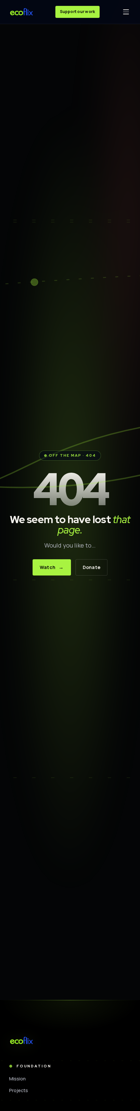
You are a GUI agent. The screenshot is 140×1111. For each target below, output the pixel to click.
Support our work (77, 11)
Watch (52, 567)
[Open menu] (126, 11)
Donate (92, 567)
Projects (18, 1090)
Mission (17, 1079)
